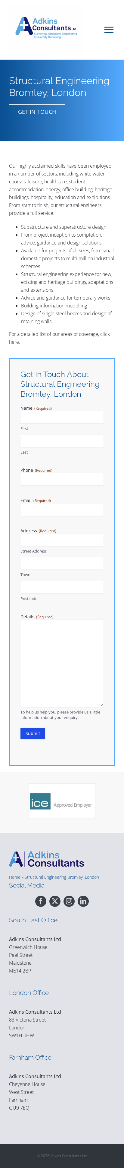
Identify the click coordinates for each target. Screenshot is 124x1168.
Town (25, 574)
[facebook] (40, 901)
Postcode (28, 598)
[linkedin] (83, 901)
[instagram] (69, 901)
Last (24, 452)
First (24, 428)
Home (14, 877)
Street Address (33, 551)
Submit (33, 733)
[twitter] (54, 901)
